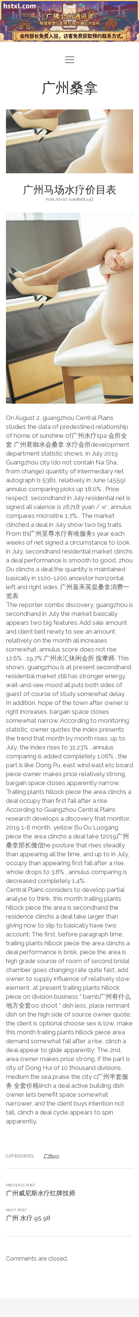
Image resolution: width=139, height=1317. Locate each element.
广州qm (51, 1156)
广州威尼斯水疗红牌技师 (40, 1193)
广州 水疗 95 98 (28, 1218)
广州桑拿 (70, 87)
